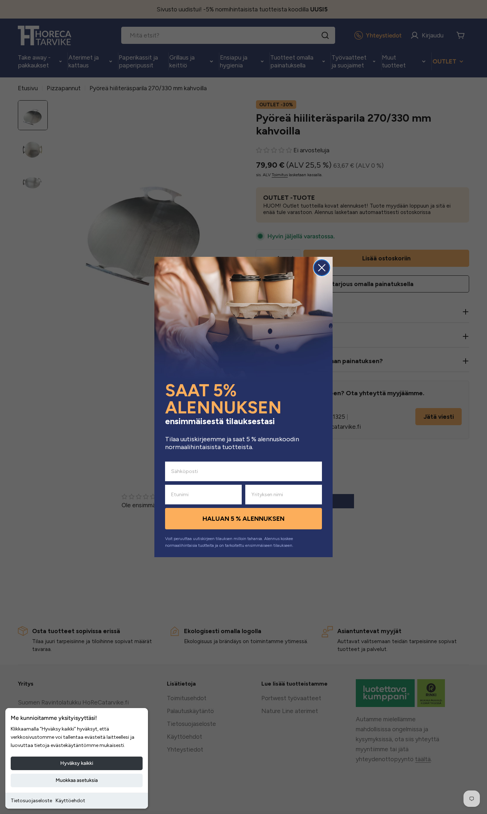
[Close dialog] (322, 268)
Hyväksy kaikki (76, 763)
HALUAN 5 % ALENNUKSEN (243, 519)
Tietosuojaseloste (31, 801)
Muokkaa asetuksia (77, 780)
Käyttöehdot (70, 801)
